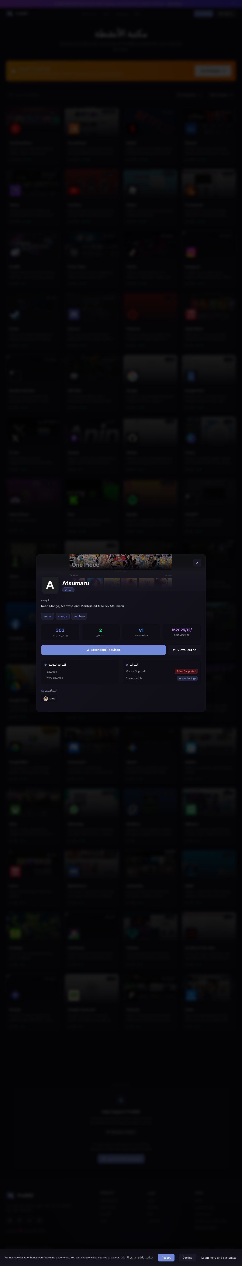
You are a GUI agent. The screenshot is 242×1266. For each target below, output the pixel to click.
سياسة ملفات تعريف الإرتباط (136, 1257)
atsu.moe (52, 671)
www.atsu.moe (55, 677)
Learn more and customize (219, 1257)
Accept (166, 1257)
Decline (187, 1257)
